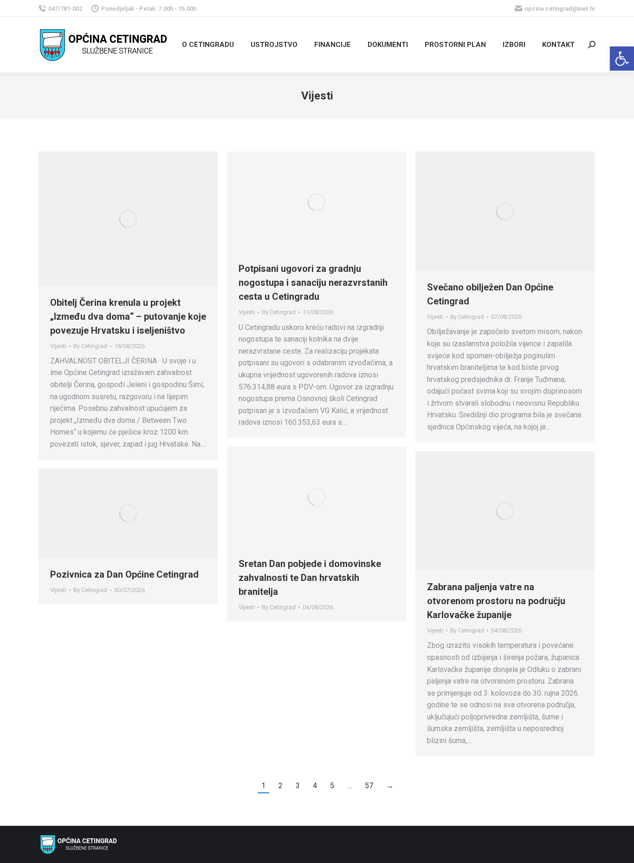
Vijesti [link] (58, 346)
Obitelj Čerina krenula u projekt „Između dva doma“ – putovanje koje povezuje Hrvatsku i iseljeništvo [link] (128, 316)
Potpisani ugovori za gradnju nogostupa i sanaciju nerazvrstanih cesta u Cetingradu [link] (313, 282)
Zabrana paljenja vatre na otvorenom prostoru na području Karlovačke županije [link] (496, 600)
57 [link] (369, 785)
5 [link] (332, 785)
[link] (622, 58)
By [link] (90, 346)
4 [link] (315, 785)
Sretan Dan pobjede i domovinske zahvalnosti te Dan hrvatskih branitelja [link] (310, 577)
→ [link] (390, 785)
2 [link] (280, 785)
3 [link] (298, 785)
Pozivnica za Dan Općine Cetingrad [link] (124, 574)
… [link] (349, 785)
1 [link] (263, 785)
